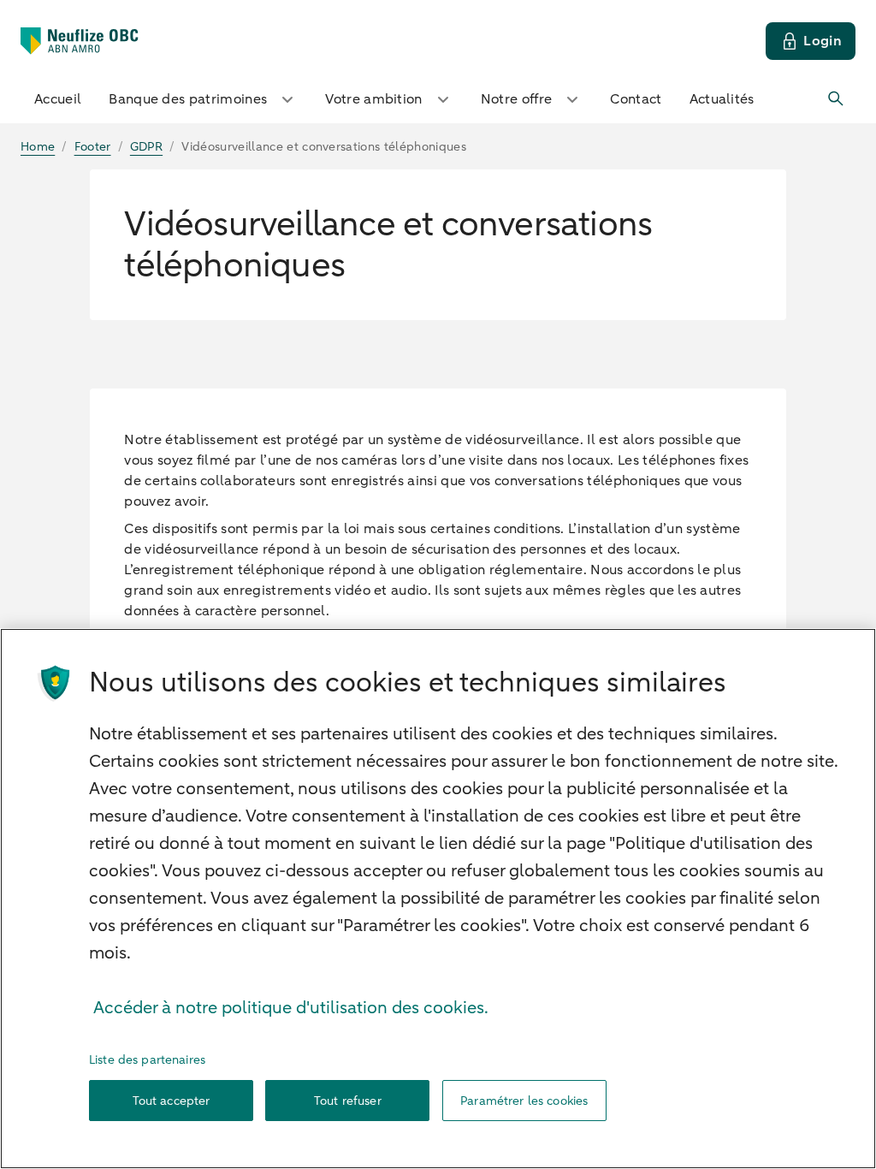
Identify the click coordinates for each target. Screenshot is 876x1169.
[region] (438, 898)
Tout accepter (171, 1101)
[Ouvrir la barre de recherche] (836, 99)
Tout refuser (348, 1101)
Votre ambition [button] (373, 99)
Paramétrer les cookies (524, 1101)
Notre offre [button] (517, 99)
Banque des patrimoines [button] (188, 99)
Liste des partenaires (147, 1060)
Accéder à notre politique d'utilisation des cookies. (290, 1007)
